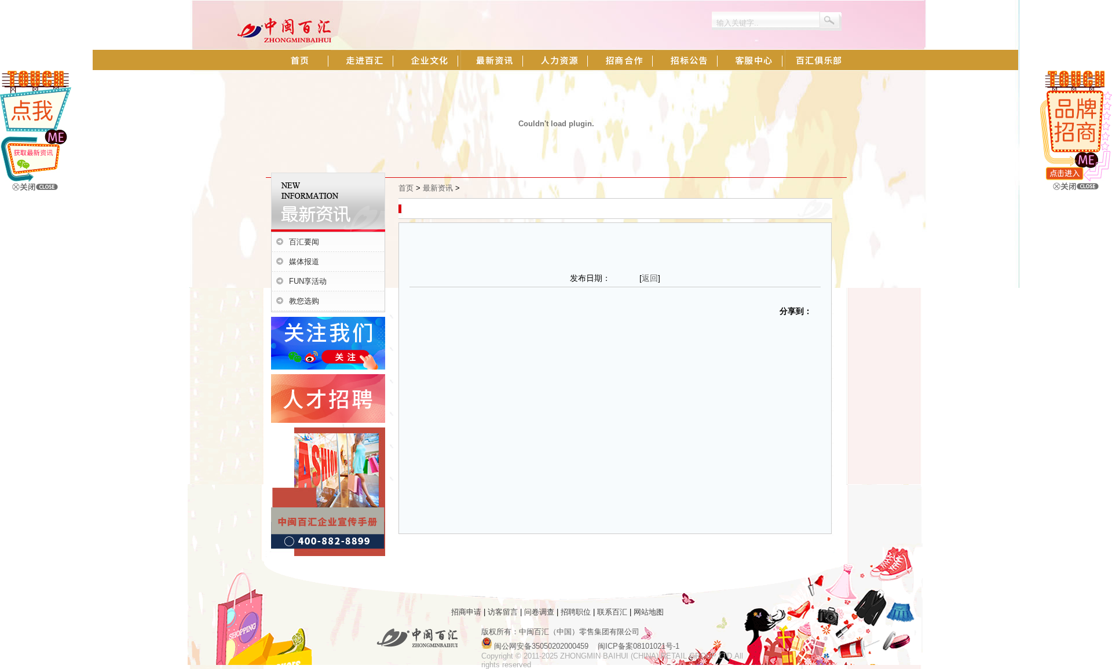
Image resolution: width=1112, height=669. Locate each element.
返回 (650, 278)
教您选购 (304, 301)
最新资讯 (438, 188)
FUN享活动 (308, 281)
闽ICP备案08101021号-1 (638, 646)
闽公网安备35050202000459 (541, 646)
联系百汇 (612, 612)
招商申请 (466, 612)
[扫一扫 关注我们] (35, 179)
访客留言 (503, 612)
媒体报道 (304, 261)
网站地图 (649, 612)
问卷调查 (539, 612)
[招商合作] (1076, 178)
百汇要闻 (304, 241)
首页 (406, 188)
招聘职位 (576, 612)
